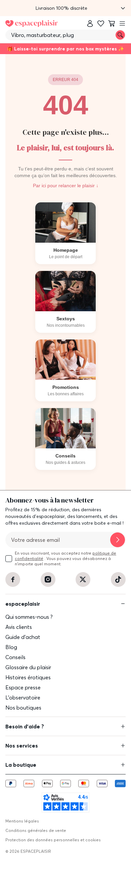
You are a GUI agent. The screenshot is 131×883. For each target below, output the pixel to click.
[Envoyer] (117, 539)
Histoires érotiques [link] (28, 677)
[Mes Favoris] (100, 23)
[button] (65, 8)
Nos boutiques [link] (23, 707)
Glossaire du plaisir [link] (28, 667)
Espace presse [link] (23, 687)
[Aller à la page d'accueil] (31, 23)
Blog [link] (11, 647)
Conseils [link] (15, 657)
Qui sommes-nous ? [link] (29, 616)
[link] (90, 23)
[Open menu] (122, 23)
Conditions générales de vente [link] (35, 830)
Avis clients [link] (18, 627)
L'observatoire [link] (22, 697)
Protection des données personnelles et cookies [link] (53, 839)
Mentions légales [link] (22, 821)
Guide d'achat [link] (22, 637)
